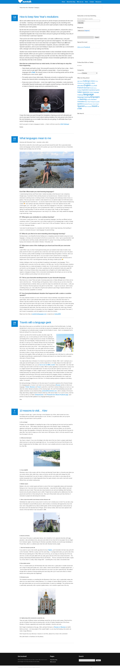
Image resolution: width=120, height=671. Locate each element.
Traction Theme (87, 667)
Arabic (81, 81)
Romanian (85, 104)
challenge (86, 81)
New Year (87, 101)
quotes (80, 104)
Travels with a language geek (35, 322)
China (96, 81)
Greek (91, 88)
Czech (39, 387)
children (92, 81)
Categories (79, 73)
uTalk (33, 72)
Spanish (81, 106)
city (83, 83)
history (95, 87)
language (88, 94)
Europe (92, 85)
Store (86, 1)
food (95, 85)
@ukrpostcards (39, 394)
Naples (50, 550)
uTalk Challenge (64, 124)
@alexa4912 (57, 314)
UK (98, 106)
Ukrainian (32, 387)
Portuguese (93, 101)
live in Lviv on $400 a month (47, 364)
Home (63, 1)
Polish (27, 387)
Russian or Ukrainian (60, 627)
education (80, 85)
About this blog (71, 1)
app (78, 81)
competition (87, 83)
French (80, 88)
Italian (79, 92)
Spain (97, 104)
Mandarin (94, 99)
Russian (58, 385)
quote (97, 101)
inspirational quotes (94, 90)
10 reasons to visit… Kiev (33, 410)
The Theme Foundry (97, 667)
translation (89, 106)
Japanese (85, 92)
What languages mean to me (35, 138)
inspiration (85, 90)
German (87, 88)
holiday (79, 90)
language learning (83, 97)
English (87, 85)
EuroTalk (26, 2)
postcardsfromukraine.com (49, 390)
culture (93, 83)
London (89, 99)
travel (94, 106)
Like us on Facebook (83, 47)
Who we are (80, 1)
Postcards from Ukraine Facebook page (57, 394)
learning (83, 99)
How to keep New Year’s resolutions (39, 16)
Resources (98, 1)
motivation (81, 101)
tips (86, 106)
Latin (78, 99)
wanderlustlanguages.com (39, 314)
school (94, 104)
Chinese (79, 83)
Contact (92, 1)
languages (95, 97)
